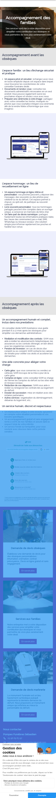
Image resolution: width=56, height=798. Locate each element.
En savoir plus (29, 571)
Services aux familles (28, 618)
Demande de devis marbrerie (28, 689)
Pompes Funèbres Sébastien (19, 734)
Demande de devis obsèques (28, 548)
